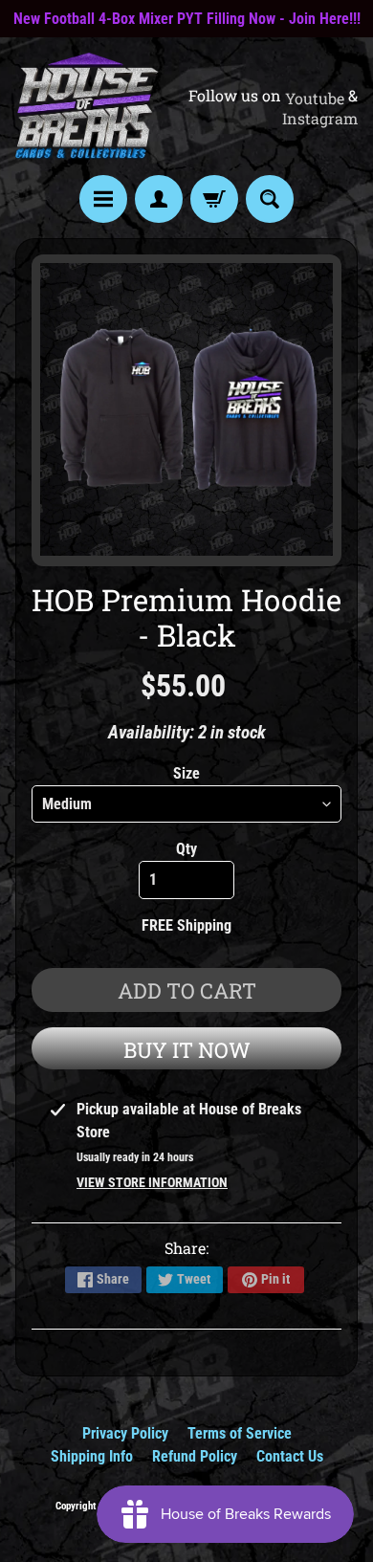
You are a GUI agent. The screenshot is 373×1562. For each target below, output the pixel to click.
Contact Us (289, 1456)
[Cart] (214, 199)
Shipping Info (92, 1456)
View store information (152, 1182)
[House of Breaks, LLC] (87, 106)
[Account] (159, 199)
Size (186, 773)
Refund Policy (194, 1456)
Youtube (314, 98)
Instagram (320, 118)
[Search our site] (270, 199)
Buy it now (187, 1050)
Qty (186, 849)
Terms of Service (239, 1433)
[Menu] (103, 199)
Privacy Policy (125, 1433)
